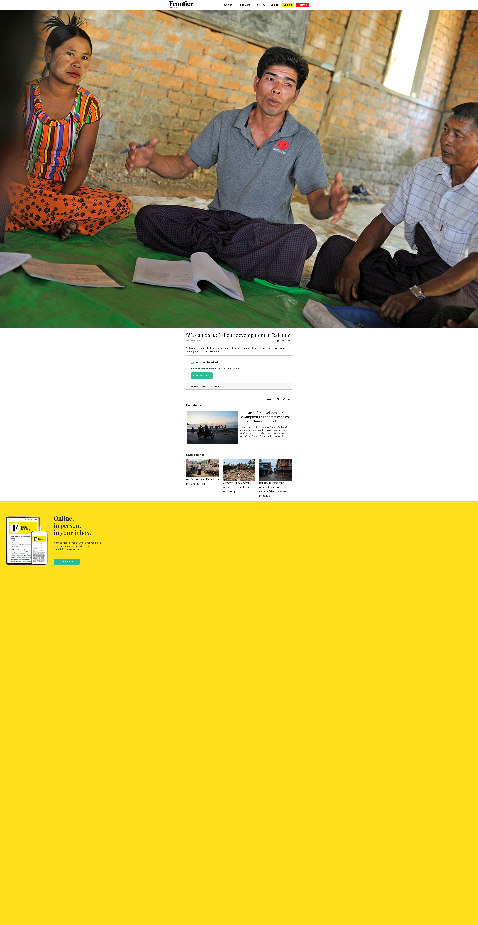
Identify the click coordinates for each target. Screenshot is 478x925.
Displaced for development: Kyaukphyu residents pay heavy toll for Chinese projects (264, 416)
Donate (302, 5)
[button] (278, 340)
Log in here (214, 386)
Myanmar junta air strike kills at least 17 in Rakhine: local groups (237, 487)
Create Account (202, 375)
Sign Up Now (66, 562)
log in (274, 5)
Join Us (288, 5)
